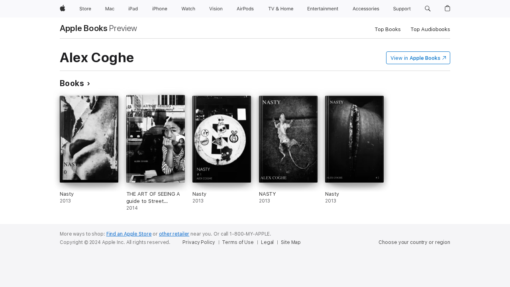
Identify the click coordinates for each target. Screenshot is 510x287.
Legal (267, 242)
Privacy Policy (198, 242)
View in (415, 58)
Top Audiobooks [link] (430, 29)
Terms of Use (238, 242)
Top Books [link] (388, 29)
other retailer (174, 234)
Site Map (291, 242)
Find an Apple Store (129, 234)
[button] (428, 9)
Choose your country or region (414, 242)
